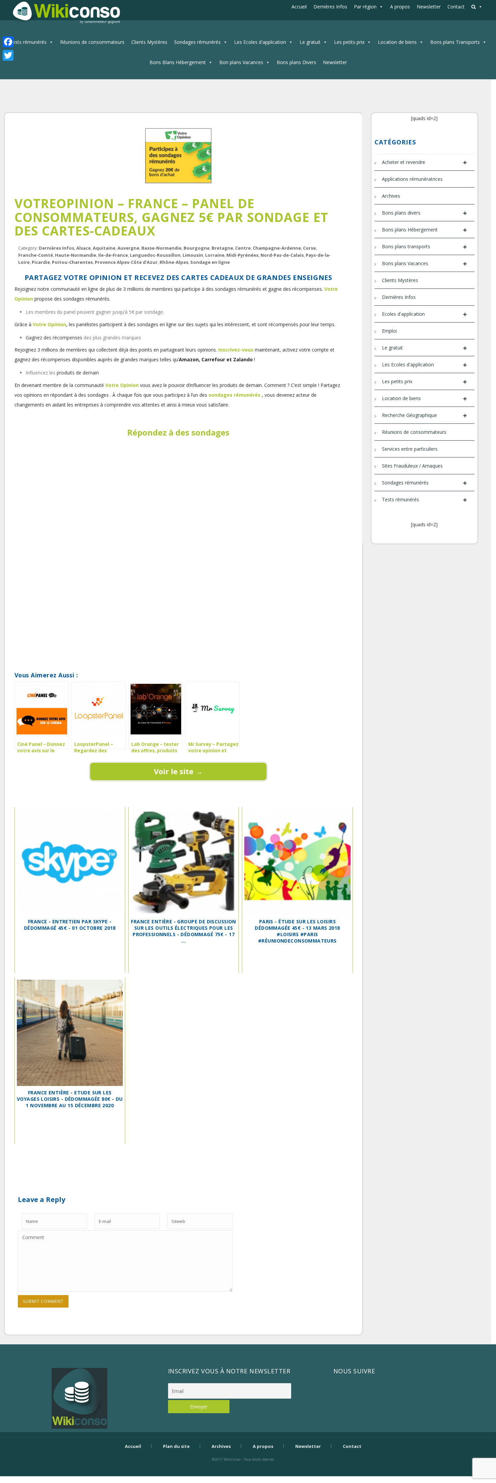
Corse (309, 248)
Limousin (193, 255)
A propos (400, 6)
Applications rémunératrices (412, 179)
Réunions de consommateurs (92, 42)
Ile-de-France (113, 255)
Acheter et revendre (424, 162)
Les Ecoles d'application (260, 42)
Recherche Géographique (424, 415)
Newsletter (429, 6)
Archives (391, 196)
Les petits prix (349, 42)
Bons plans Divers (296, 62)
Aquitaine (104, 248)
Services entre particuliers (410, 449)
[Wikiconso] (65, 12)
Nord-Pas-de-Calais (282, 255)
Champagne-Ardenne (277, 248)
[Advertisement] (178, 480)
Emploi (389, 331)
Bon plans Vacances (241, 62)
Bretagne (222, 248)
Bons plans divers (424, 213)
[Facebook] (8, 42)
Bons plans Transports (455, 42)
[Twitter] (8, 55)
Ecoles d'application (424, 314)
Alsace (83, 248)
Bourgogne (197, 248)
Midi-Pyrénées (242, 255)
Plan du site (176, 1446)
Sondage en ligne (210, 262)
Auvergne (128, 248)
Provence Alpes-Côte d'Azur (126, 262)
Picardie (41, 262)
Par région (365, 6)
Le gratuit (310, 42)
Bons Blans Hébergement (177, 62)
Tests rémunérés (28, 42)
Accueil (299, 6)
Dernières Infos (330, 6)
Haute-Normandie (75, 255)
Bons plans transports (424, 246)
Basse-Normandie (161, 248)
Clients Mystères (149, 42)
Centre (243, 248)
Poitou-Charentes (72, 262)
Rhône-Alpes (174, 262)
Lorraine (214, 255)
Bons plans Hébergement (424, 229)
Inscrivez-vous (236, 349)
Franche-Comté (35, 255)
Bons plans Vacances (424, 263)
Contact (456, 6)
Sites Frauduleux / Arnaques (412, 466)
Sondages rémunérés (197, 42)
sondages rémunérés (235, 395)
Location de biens (397, 42)
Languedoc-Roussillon (155, 255)
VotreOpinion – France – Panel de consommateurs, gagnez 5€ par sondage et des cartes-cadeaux (171, 217)
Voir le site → (178, 771)
